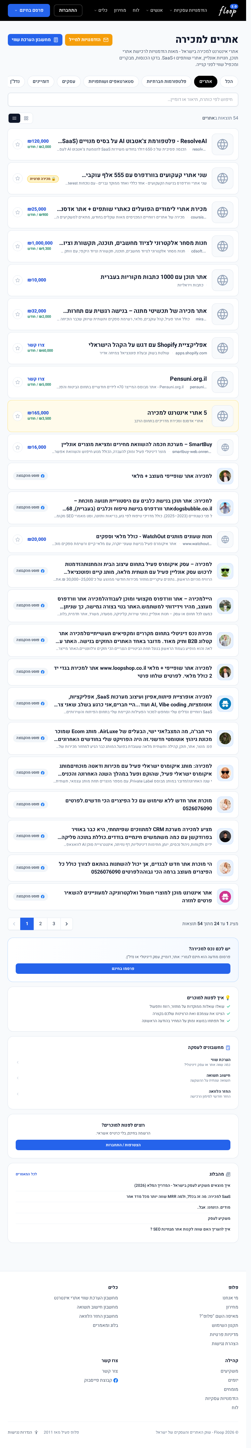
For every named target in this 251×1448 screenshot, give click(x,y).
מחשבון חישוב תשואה (97, 1307)
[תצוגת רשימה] (14, 118)
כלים (103, 10)
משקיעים (229, 1371)
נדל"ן (15, 81)
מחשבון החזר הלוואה (98, 1316)
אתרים (205, 81)
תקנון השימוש (225, 1325)
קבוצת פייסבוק (98, 1380)
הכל (229, 81)
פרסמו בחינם (123, 969)
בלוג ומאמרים (105, 1325)
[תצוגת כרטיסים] (26, 118)
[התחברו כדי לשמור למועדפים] (17, 144)
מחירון (120, 10)
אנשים (156, 10)
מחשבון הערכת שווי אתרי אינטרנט (86, 1298)
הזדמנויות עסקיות (190, 10)
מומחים (231, 1389)
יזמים (233, 1380)
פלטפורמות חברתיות (166, 81)
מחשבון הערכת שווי (31, 39)
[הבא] (66, 924)
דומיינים (41, 81)
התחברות (68, 10)
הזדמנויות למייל (85, 39)
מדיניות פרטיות (224, 1334)
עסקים (68, 81)
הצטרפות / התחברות (123, 1145)
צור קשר (110, 1371)
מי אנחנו (230, 1298)
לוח (136, 10)
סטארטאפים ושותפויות (111, 81)
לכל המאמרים (26, 1174)
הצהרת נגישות (225, 1343)
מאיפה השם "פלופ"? (218, 1316)
